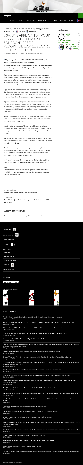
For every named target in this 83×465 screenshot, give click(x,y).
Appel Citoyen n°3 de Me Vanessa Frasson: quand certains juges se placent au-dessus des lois (32, 370)
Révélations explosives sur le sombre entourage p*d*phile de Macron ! (25, 406)
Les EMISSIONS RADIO (9, 260)
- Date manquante (18, 29)
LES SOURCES (52, 20)
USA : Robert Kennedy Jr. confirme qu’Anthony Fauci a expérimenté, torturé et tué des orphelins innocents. (36, 375)
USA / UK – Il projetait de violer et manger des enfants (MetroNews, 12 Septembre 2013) (27, 200)
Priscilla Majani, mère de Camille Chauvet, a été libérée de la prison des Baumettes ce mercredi (32, 317)
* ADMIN (8, 29)
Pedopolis (7, 15)
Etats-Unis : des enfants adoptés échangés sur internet (20, 191)
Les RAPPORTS (7, 249)
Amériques (45, 29)
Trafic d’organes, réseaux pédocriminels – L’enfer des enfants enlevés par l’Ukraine (28, 440)
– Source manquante (64, 40)
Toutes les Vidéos (8, 269)
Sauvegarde (63, 20)
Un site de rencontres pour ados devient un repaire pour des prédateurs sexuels (28, 417)
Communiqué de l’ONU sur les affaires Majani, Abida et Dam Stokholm (25, 339)
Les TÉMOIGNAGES (8, 256)
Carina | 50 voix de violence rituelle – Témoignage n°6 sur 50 (22, 446)
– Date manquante (71, 36)
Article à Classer (9, 31)
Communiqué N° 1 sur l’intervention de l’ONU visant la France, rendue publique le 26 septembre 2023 (35, 333)
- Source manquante (32, 29)
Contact (71, 20)
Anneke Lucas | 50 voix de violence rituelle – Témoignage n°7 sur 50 (24, 435)
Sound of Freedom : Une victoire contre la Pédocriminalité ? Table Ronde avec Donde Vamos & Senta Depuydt (37, 357)
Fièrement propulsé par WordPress (12, 462)
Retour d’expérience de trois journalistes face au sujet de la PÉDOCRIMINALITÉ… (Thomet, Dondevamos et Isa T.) (38, 322)
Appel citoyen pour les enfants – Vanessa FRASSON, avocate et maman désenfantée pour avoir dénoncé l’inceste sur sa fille (41, 430)
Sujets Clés (30, 20)
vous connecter (17, 216)
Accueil (12, 20)
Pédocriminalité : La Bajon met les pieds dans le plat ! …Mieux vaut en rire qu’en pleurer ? (30, 411)
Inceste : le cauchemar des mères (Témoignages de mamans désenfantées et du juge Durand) (31, 351)
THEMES (21, 20)
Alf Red (22, 54)
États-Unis (22, 31)
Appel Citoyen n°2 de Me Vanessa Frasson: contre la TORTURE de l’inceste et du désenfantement (33, 388)
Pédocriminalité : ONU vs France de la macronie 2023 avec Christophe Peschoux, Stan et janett (32, 328)
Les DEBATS (6, 253)
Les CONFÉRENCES (8, 240)
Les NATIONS (41, 20)
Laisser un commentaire (35, 54)
